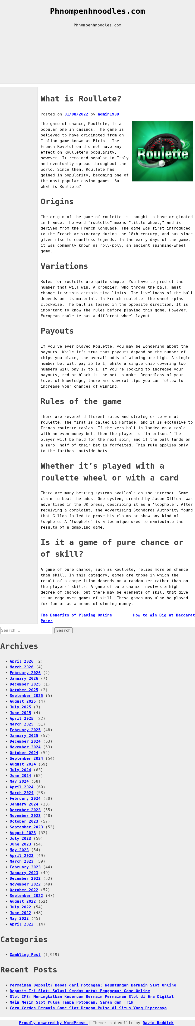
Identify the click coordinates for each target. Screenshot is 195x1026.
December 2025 (25, 684)
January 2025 (24, 735)
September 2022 (26, 895)
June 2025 (20, 713)
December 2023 (25, 810)
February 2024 (25, 798)
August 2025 (23, 701)
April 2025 (22, 718)
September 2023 (26, 827)
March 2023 (22, 861)
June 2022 (20, 913)
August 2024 (23, 764)
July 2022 (20, 907)
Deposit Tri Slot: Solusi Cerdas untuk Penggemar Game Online (80, 991)
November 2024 (25, 747)
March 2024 (22, 793)
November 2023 (25, 815)
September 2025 (26, 695)
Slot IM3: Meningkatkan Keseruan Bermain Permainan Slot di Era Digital (92, 996)
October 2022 (24, 890)
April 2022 (22, 924)
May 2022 (19, 918)
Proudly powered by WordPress (53, 1023)
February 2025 (25, 730)
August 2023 (23, 833)
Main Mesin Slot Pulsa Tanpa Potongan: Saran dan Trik (71, 1002)
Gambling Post (25, 954)
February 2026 (25, 673)
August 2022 (23, 901)
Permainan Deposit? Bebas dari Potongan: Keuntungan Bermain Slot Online (93, 985)
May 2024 (19, 781)
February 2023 (25, 867)
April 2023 (22, 855)
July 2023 (20, 838)
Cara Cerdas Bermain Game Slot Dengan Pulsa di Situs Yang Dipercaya (88, 1008)
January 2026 (24, 678)
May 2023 (19, 850)
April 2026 (22, 661)
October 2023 (24, 821)
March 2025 (22, 724)
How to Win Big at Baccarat (164, 615)
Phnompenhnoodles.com (97, 11)
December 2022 (25, 878)
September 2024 (26, 758)
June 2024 (20, 775)
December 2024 (25, 741)
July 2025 (20, 707)
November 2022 (25, 884)
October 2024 (24, 753)
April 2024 (22, 787)
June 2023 (20, 844)
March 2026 (22, 667)
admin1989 (108, 114)
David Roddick (158, 1023)
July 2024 (20, 770)
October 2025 (24, 690)
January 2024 (24, 804)
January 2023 (24, 873)
